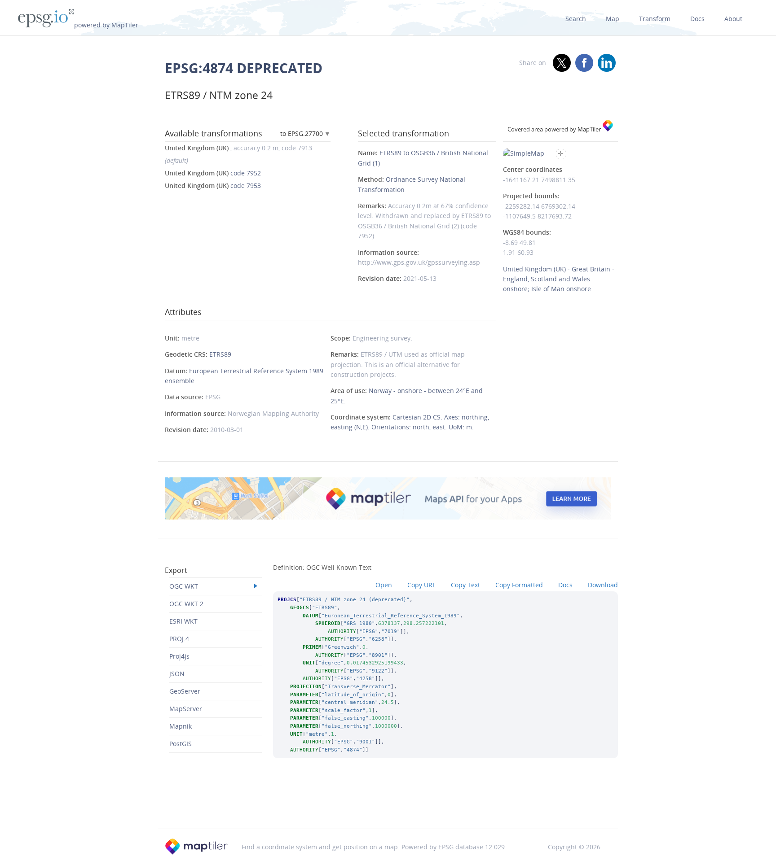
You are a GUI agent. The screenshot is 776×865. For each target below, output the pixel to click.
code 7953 (213, 185)
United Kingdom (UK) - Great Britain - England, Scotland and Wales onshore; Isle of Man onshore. (558, 279)
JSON (177, 673)
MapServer (185, 708)
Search (575, 18)
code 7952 (213, 173)
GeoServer (184, 691)
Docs (697, 18)
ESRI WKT (183, 621)
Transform (654, 18)
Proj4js (179, 656)
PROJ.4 (179, 638)
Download (603, 585)
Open (383, 585)
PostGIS (180, 743)
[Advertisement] (388, 805)
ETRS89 (220, 354)
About (733, 18)
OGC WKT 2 (186, 603)
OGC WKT (183, 586)
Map (612, 18)
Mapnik (180, 726)
